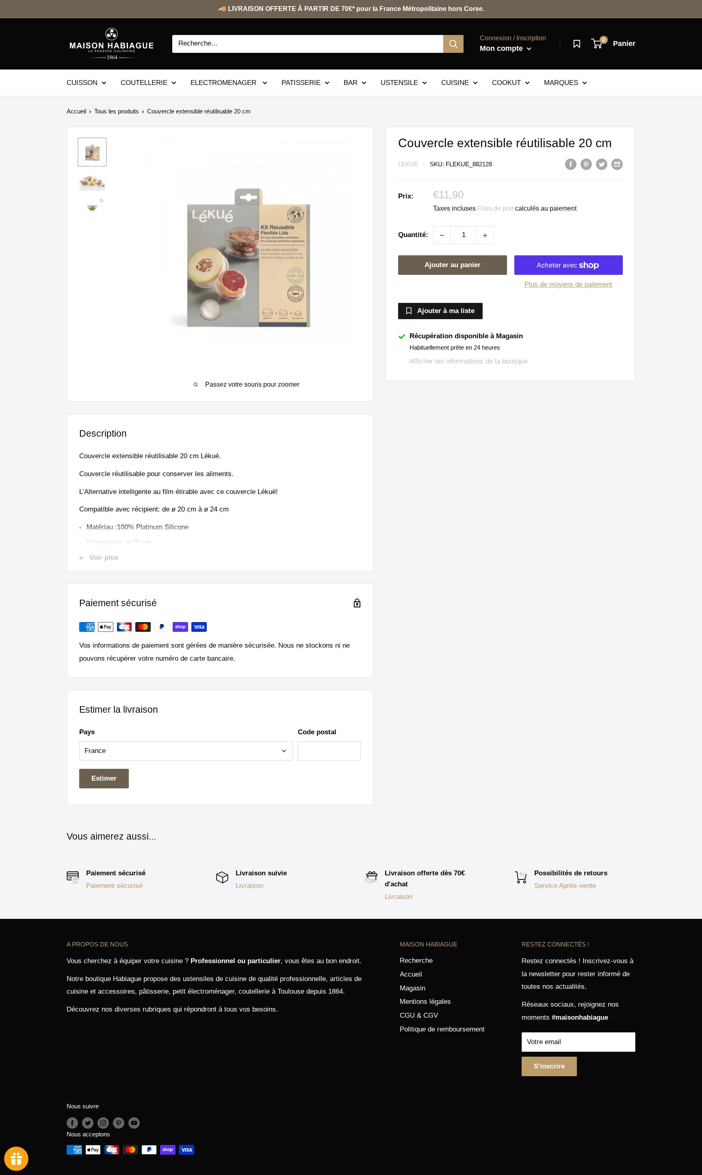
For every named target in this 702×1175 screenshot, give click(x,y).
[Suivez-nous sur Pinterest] (118, 1123)
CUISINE (455, 82)
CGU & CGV (419, 1015)
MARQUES (561, 82)
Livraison (249, 886)
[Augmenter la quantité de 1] (485, 235)
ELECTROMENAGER (224, 82)
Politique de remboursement (442, 1029)
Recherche (416, 960)
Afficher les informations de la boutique (469, 361)
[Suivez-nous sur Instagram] (103, 1123)
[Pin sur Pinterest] (586, 163)
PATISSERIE (301, 82)
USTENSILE (399, 82)
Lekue (408, 164)
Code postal (317, 732)
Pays (87, 732)
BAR (351, 82)
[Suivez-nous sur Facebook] (72, 1123)
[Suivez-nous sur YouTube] (134, 1123)
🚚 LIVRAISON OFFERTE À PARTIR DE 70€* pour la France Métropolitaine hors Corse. (351, 8)
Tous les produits (116, 111)
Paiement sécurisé (114, 886)
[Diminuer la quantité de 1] (442, 235)
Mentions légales (425, 1001)
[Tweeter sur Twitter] (601, 163)
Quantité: (413, 235)
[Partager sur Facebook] (570, 163)
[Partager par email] (617, 163)
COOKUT (506, 82)
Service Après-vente (565, 886)
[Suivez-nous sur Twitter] (87, 1123)
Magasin (412, 988)
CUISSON (82, 82)
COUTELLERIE (144, 82)
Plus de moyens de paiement (568, 285)
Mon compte (502, 48)
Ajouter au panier (453, 265)
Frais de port (495, 208)
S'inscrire (549, 1066)
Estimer (104, 778)
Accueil (76, 111)
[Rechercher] (453, 44)
